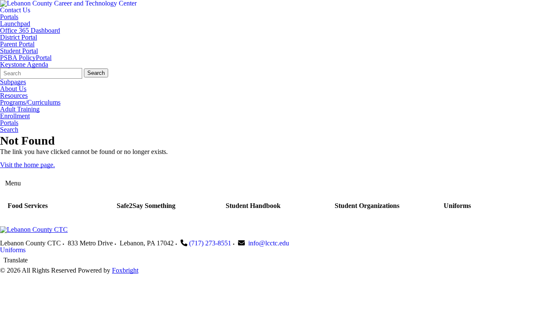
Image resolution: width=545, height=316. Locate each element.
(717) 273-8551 (210, 243)
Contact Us (15, 10)
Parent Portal (17, 44)
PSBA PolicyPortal (26, 57)
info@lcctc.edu (268, 243)
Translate (15, 260)
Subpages (13, 82)
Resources (14, 95)
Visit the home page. (27, 164)
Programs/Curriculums (30, 102)
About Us (13, 88)
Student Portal (19, 51)
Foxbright (125, 270)
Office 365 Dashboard (30, 30)
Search (96, 73)
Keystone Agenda (24, 64)
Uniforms (13, 249)
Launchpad (15, 23)
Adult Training (20, 109)
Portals (9, 17)
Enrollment (15, 116)
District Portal (18, 37)
